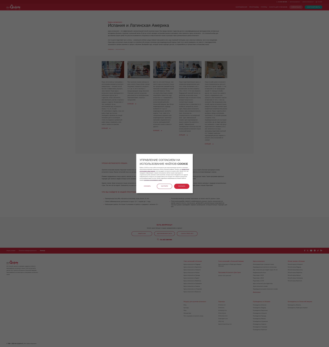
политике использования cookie (153, 180)
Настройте (164, 186)
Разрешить (181, 186)
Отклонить (147, 186)
